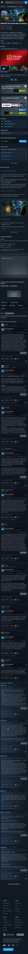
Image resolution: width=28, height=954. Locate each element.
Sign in (2, 75)
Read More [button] (23, 353)
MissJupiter (7, 606)
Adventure (15, 43)
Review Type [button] (4, 302)
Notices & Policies (7, 925)
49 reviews (7, 525)
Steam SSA (5, 905)
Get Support (18, 925)
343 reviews (14, 449)
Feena (6, 324)
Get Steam (17, 919)
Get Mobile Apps (8, 949)
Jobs (16, 905)
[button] (3, 6)
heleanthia (7, 407)
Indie (3, 43)
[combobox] (15, 2)
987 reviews (7, 634)
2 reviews (6, 661)
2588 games (7, 367)
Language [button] (3, 305)
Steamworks (6, 908)
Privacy (4, 919)
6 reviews (6, 491)
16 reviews (7, 607)
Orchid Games (9, 25)
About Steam (6, 903)
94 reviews (13, 566)
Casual (8, 43)
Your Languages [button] (8, 313)
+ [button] (20, 43)
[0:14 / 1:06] (14, 57)
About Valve (18, 903)
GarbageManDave (9, 489)
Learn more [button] (23, 141)
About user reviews (5, 285)
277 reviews (14, 367)
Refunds (5, 930)
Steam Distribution (7, 910)
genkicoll (7, 365)
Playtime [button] (20, 305)
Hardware (17, 908)
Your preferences (13, 285)
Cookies (5, 927)
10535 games (7, 449)
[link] (11, 113)
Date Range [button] (12, 305)
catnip (6, 565)
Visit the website (5, 156)
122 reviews (7, 408)
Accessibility (6, 922)
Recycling (17, 910)
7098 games (7, 566)
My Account (18, 927)
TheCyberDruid (8, 448)
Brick (6, 524)
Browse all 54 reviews (14, 884)
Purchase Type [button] (14, 302)
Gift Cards (5, 913)
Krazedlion (7, 632)
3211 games (7, 325)
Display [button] (3, 308)
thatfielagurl (8, 660)
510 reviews (13, 325)
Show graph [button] (22, 308)
